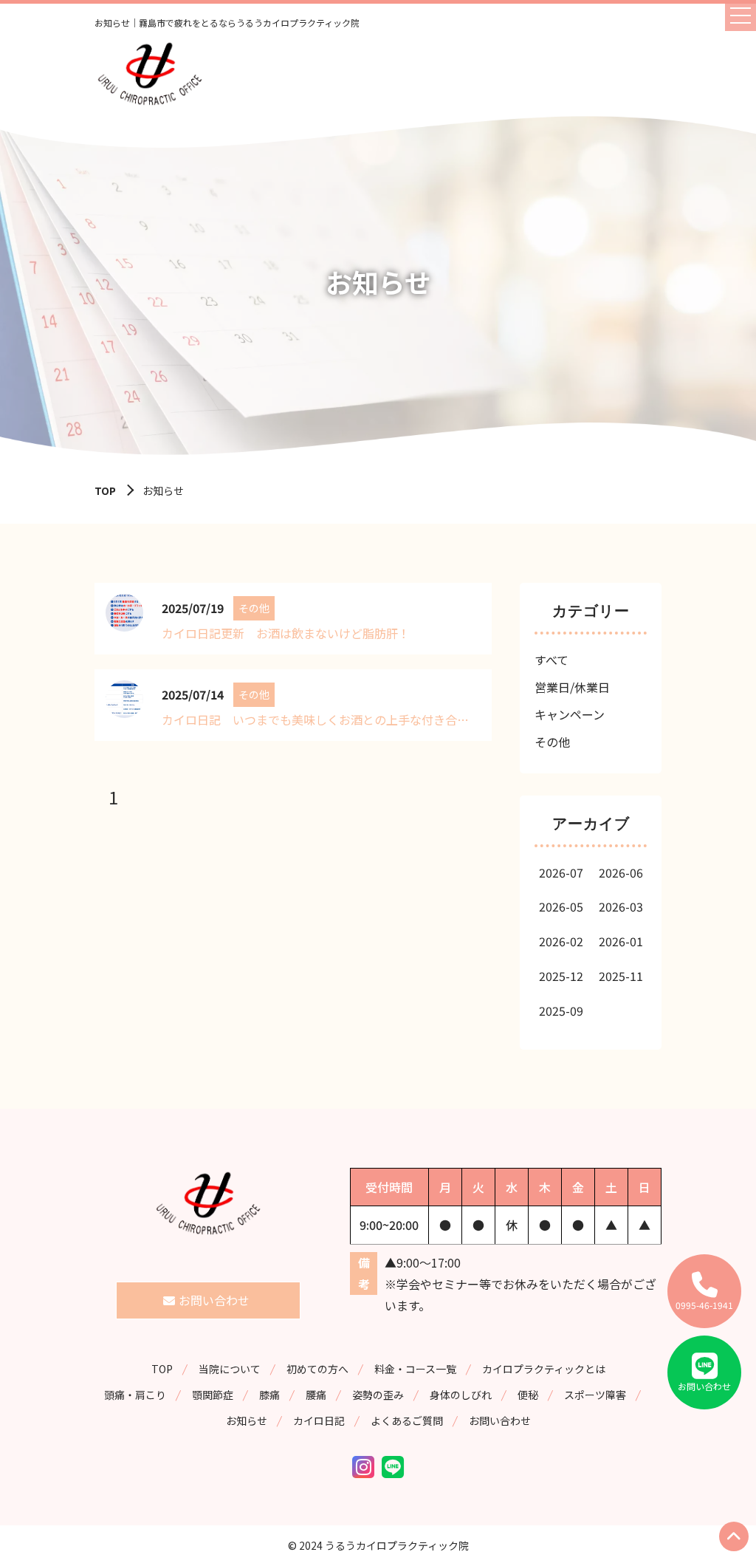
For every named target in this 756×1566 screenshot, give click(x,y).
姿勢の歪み (378, 1394)
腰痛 (316, 1394)
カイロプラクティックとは (543, 1368)
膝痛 (269, 1394)
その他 (552, 741)
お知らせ (246, 1420)
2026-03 (621, 906)
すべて (551, 660)
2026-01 (621, 941)
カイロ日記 (319, 1420)
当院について (230, 1368)
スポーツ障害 (595, 1394)
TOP (105, 490)
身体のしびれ (461, 1394)
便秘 (528, 1394)
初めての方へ (317, 1368)
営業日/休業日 (572, 687)
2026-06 (621, 872)
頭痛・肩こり (135, 1394)
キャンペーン (570, 714)
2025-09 (561, 1010)
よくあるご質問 (407, 1420)
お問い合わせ (500, 1420)
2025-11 (621, 976)
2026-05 (561, 906)
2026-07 (561, 872)
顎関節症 (212, 1394)
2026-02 (561, 941)
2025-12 (561, 976)
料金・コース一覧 (415, 1368)
